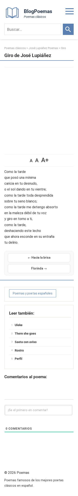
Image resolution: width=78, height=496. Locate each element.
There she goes (25, 333)
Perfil (18, 358)
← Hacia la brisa (39, 257)
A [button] (31, 160)
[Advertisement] (39, 109)
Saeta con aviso (26, 342)
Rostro (19, 350)
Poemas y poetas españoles (32, 293)
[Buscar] (68, 29)
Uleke (19, 325)
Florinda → (39, 268)
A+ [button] (45, 160)
